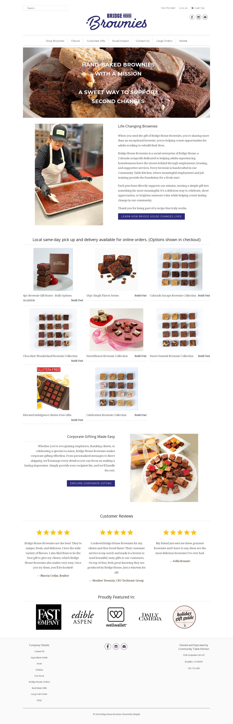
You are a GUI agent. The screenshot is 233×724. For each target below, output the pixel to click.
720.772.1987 (168, 8)
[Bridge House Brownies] (116, 23)
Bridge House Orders (39, 682)
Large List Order (39, 694)
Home (183, 40)
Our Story (39, 676)
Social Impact (120, 40)
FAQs (39, 700)
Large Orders (164, 40)
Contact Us (142, 40)
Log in (183, 8)
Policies (39, 670)
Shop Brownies (55, 40)
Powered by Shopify (131, 714)
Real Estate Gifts (39, 688)
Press (39, 663)
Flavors (75, 40)
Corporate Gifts (96, 40)
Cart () (199, 8)
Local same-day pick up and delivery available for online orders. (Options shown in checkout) (117, 239)
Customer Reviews (116, 516)
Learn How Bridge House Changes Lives (151, 216)
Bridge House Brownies (110, 714)
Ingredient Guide (39, 657)
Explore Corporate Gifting (91, 483)
